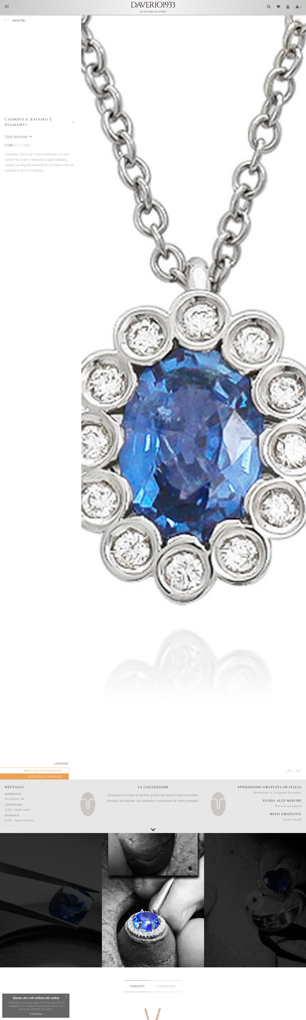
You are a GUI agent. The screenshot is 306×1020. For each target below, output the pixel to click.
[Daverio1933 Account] (288, 7)
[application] (255, 928)
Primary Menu (7, 7)
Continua (36, 1014)
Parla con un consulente (43, 770)
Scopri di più (292, 819)
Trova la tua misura (287, 806)
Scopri (153, 951)
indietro (18, 20)
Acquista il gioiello (45, 776)
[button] (298, 771)
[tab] (137, 986)
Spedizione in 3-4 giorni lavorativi (277, 792)
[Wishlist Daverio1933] (279, 7)
